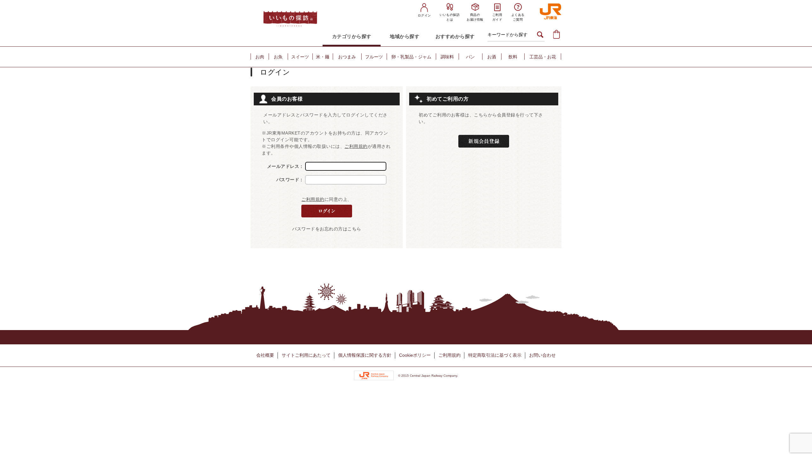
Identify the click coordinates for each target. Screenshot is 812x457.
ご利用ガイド (497, 17)
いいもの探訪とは (450, 17)
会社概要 (265, 355)
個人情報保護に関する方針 (364, 355)
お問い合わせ (542, 355)
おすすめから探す (455, 36)
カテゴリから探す (351, 36)
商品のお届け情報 (475, 17)
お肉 (259, 56)
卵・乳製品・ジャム (411, 56)
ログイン (424, 15)
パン (470, 56)
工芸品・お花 (542, 56)
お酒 (491, 56)
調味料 (447, 56)
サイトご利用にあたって (306, 355)
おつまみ (347, 56)
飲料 (512, 56)
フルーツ (374, 56)
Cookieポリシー (415, 355)
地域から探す (404, 36)
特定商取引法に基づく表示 (494, 355)
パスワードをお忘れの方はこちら (326, 228)
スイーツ (300, 56)
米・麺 (322, 56)
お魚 (278, 56)
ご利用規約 (356, 146)
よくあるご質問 (518, 17)
